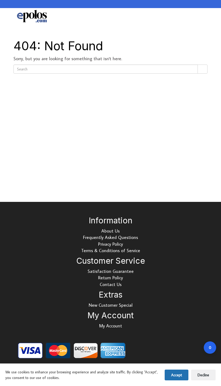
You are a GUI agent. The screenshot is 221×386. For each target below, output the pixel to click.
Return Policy (110, 278)
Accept (176, 375)
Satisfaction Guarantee (111, 271)
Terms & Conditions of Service (110, 250)
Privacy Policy (110, 244)
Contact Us (111, 284)
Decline (203, 375)
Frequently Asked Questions (110, 237)
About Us (110, 231)
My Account (110, 326)
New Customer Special (111, 305)
